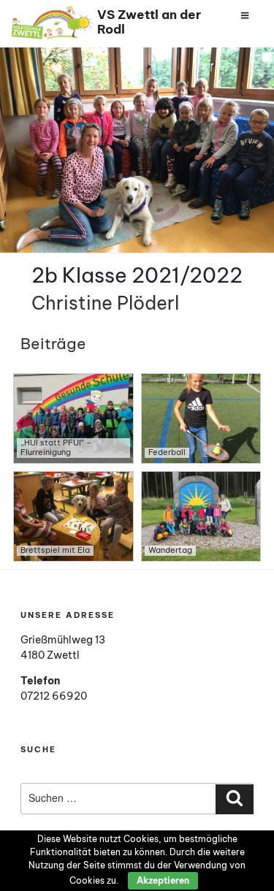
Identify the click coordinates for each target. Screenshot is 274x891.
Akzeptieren (163, 880)
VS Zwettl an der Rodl (149, 22)
